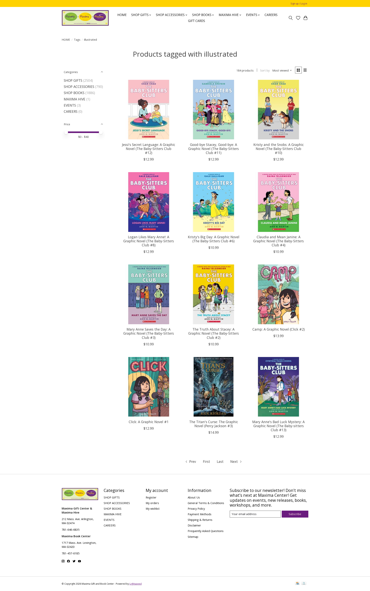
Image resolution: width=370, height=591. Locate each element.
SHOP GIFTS (73, 80)
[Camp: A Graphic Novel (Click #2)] (278, 294)
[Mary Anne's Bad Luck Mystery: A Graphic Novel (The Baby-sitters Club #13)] (278, 387)
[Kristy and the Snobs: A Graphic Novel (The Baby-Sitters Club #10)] (278, 109)
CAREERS (271, 15)
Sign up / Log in (299, 3)
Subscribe (295, 514)
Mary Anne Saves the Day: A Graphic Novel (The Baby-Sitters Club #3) (148, 333)
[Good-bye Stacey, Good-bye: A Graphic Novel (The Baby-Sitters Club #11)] (213, 109)
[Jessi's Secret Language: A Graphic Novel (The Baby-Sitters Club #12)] (148, 109)
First (206, 461)
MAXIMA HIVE (74, 99)
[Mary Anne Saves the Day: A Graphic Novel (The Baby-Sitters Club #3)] (148, 294)
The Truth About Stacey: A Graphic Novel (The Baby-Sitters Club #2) (213, 333)
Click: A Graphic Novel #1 (149, 421)
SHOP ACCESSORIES (79, 86)
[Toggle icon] (290, 17)
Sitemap (193, 537)
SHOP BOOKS (74, 92)
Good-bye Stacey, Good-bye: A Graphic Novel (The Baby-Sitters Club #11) (213, 148)
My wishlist (153, 508)
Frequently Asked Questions (206, 531)
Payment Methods (199, 514)
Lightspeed (136, 583)
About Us (194, 497)
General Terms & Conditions (206, 503)
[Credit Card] (297, 584)
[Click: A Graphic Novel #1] (148, 387)
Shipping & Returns (200, 520)
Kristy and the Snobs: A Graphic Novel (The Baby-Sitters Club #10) (278, 148)
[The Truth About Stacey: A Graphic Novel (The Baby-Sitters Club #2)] (213, 294)
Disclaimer (194, 525)
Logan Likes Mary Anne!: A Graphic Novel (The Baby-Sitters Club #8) (148, 241)
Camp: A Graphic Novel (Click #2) (278, 329)
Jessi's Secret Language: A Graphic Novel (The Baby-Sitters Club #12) (148, 148)
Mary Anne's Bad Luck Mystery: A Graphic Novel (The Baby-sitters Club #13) (278, 425)
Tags (77, 39)
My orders (152, 503)
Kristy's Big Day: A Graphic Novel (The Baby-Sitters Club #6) (213, 239)
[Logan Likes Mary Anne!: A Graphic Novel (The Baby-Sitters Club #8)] (148, 202)
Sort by (265, 70)
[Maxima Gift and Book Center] (85, 18)
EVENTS (70, 105)
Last (220, 461)
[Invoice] (303, 584)
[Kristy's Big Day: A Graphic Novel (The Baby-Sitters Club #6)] (213, 202)
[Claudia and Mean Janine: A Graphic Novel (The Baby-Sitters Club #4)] (278, 202)
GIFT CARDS (196, 21)
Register (151, 497)
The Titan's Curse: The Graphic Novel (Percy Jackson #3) (213, 423)
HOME (122, 15)
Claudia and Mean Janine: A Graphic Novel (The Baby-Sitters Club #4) (278, 241)
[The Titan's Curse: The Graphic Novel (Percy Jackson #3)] (213, 387)
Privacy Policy (196, 508)
